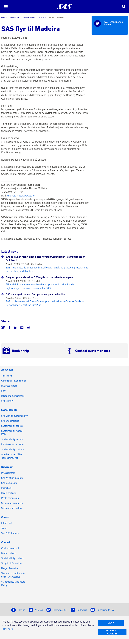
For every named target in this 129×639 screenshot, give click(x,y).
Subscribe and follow (11, 507)
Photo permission (10, 497)
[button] (5, 6)
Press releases (29, 17)
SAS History (7, 400)
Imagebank (6, 487)
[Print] (28, 328)
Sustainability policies (12, 425)
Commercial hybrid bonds (13, 380)
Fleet (3, 390)
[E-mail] (22, 328)
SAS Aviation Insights (12, 477)
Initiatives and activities (13, 444)
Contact (5, 542)
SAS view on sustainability (14, 415)
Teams (4, 528)
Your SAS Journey (10, 533)
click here (8, 628)
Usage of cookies (9, 568)
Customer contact (10, 548)
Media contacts (8, 492)
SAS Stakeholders (10, 420)
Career (5, 517)
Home (3, 17)
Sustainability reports (12, 439)
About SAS (7, 369)
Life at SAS (6, 523)
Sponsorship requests (12, 502)
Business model (9, 385)
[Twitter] (3, 328)
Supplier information (11, 563)
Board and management (12, 395)
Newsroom (14, 17)
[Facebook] (9, 328)
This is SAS (6, 375)
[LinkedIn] (16, 328)
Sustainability (9, 409)
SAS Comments (9, 482)
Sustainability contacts (12, 449)
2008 (41, 17)
